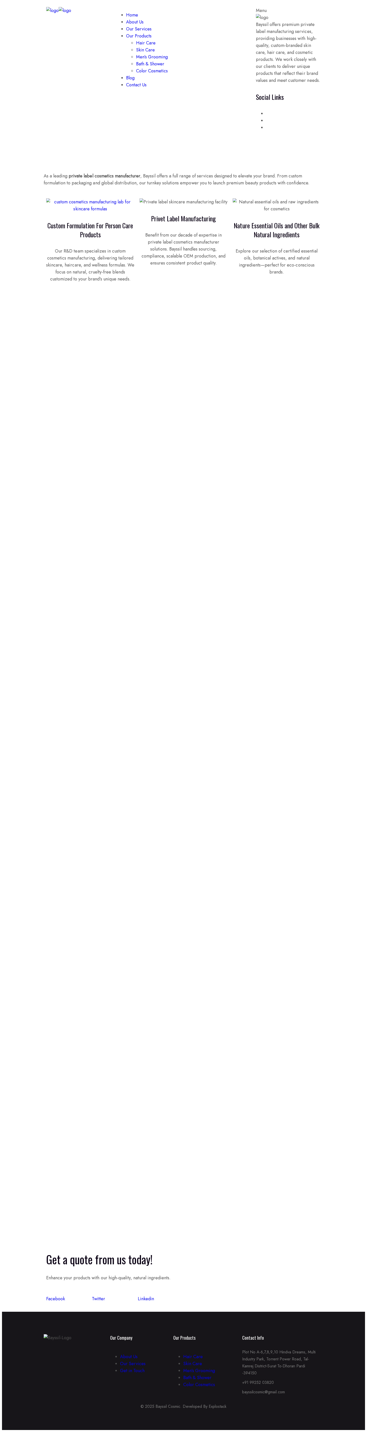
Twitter (98, 1299)
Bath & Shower (150, 64)
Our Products (139, 36)
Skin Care (145, 50)
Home (132, 15)
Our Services (139, 29)
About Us (135, 22)
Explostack (217, 1406)
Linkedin (146, 1299)
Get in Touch (132, 1370)
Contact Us (136, 85)
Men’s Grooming (152, 57)
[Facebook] (45, 1358)
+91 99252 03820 (258, 1382)
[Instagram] (53, 1358)
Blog (130, 78)
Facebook (55, 1299)
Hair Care (146, 43)
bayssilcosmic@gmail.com (263, 1392)
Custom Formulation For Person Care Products (90, 230)
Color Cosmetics (152, 71)
